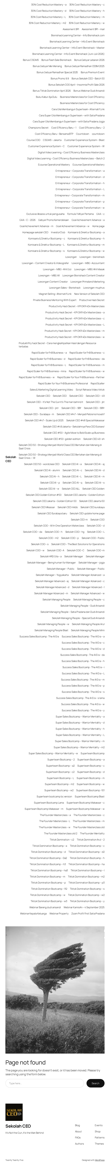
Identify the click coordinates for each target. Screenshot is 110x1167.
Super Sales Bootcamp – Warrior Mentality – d (80, 722)
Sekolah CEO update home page (87, 513)
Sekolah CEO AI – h (49, 476)
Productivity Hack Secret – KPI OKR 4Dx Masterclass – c (75, 318)
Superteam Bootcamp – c (91, 765)
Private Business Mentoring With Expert (54, 300)
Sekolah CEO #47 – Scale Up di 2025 (44, 420)
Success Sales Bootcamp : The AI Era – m (83, 679)
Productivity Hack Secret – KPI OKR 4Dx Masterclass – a (75, 312)
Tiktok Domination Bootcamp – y (87, 901)
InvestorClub (58, 232)
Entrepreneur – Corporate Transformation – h (80, 183)
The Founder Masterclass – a (55, 815)
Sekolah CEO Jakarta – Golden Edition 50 (54, 501)
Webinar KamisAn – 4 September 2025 (84, 907)
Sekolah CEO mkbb (68, 507)
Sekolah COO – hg (74, 531)
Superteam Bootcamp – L (60, 778)
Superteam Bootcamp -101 (90, 790)
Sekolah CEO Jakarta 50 (92, 501)
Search (95, 1083)
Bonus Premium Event (93, 72)
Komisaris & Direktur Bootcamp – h (86, 238)
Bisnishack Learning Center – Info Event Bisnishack (77, 41)
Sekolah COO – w (35, 550)
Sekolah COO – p (70, 538)
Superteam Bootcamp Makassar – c (86, 802)
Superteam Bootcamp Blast (90, 796)
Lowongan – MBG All (49, 275)
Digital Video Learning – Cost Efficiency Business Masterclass (71, 152)
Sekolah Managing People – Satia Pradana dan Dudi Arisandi (72, 611)
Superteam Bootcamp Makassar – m (44, 808)
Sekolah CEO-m (79, 519)
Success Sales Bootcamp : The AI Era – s (83, 691)
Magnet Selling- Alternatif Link (55, 293)
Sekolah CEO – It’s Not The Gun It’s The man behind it (55, 402)
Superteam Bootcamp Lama (49, 802)
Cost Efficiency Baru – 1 (63, 127)
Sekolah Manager (73, 556)
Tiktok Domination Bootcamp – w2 (86, 895)
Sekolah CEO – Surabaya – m (39, 414)
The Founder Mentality (92, 833)
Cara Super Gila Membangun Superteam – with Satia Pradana (71, 115)
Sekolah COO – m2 (48, 538)
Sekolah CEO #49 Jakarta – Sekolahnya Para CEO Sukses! (74, 426)
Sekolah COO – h (54, 531)
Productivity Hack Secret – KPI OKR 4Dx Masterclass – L (75, 324)
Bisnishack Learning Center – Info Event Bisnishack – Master (72, 47)
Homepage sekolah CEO (35, 232)
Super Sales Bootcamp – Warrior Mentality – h (80, 728)
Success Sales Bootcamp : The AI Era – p (83, 685)
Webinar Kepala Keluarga (33, 913)
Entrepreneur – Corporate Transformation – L (80, 189)
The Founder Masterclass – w (54, 827)
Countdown (82, 133)
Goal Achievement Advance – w (72, 226)
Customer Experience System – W (86, 146)
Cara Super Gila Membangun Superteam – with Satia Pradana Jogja (69, 121)
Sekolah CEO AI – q (72, 482)
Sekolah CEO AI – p (50, 482)
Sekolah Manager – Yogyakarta (52, 575)
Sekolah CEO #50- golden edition (62, 439)
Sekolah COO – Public (93, 538)
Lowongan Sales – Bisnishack (64, 287)
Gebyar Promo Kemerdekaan (53, 220)
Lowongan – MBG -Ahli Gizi (57, 269)
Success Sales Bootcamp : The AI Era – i (83, 667)
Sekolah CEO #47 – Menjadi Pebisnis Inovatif (81, 414)
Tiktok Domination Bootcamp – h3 (48, 864)
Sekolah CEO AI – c (72, 470)
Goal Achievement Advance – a (88, 220)
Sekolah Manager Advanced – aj (52, 581)
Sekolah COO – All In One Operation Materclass (59, 525)
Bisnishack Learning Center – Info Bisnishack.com (77, 35)
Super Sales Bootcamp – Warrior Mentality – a (80, 716)
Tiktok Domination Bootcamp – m (47, 876)
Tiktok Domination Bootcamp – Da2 (48, 858)
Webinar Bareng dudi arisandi (45, 907)
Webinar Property (58, 913)
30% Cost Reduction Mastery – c (87, 4)
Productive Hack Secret (92, 300)
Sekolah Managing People (56, 599)
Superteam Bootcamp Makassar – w (85, 808)
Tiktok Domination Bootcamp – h (87, 858)
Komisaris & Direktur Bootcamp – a (86, 232)
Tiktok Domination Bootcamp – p (48, 882)
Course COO (33, 140)
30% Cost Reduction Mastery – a (48, 4)
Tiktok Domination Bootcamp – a (49, 845)
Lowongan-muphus (94, 287)
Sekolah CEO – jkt (95, 402)
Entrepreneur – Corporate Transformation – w (80, 207)
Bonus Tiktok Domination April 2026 (52, 90)
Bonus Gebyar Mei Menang (47, 66)
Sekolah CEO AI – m (94, 476)
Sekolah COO (97, 519)
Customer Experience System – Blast (84, 140)
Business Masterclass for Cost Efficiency (82, 96)
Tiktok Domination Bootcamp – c (87, 845)
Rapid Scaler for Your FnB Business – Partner (81, 377)
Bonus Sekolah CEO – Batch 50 (88, 78)
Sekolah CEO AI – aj (95, 464)
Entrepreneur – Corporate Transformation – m (80, 195)
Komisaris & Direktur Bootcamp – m (86, 244)
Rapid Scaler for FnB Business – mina (46, 371)
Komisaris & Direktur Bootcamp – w (86, 250)
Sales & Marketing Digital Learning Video (51, 389)
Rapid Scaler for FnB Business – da (86, 358)
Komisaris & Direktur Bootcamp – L (46, 244)
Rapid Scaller (98, 383)
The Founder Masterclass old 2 (60, 833)
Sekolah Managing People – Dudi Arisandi (82, 605)
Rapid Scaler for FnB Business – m (87, 365)
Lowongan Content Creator (53, 281)
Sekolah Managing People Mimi (87, 630)
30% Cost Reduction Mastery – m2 (47, 23)
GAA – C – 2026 (27, 220)
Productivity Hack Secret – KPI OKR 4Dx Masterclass (77, 306)
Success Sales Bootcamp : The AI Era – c (83, 642)
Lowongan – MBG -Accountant (88, 263)
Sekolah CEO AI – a (72, 464)
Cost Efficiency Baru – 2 (92, 127)
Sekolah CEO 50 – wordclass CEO (41, 464)
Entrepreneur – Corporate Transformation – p (80, 201)
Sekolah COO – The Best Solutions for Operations (77, 544)
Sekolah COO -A (55, 550)
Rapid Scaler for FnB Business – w (87, 371)
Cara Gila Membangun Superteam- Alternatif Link (78, 109)
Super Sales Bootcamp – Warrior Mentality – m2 (79, 747)
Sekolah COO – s (40, 544)
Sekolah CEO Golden (93, 488)
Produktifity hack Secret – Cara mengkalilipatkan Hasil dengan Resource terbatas (57, 344)
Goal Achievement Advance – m (36, 226)
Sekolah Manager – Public (60, 568)
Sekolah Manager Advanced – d (52, 587)
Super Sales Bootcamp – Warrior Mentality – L (80, 735)
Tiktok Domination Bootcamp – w (47, 895)
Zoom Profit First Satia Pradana (88, 913)
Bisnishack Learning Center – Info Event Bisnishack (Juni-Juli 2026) (68, 53)
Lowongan (71, 257)
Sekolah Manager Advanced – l (88, 587)
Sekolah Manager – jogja (91, 562)
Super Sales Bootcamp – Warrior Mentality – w (53, 753)
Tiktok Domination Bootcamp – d (48, 851)
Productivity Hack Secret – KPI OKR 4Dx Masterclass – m (75, 330)
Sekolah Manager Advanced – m (51, 593)
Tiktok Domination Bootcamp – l (88, 870)
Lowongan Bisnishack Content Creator (83, 275)
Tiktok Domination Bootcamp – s (87, 888)
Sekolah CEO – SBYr (94, 408)
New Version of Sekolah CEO (89, 293)
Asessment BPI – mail (93, 29)
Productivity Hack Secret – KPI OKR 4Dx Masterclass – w (75, 337)
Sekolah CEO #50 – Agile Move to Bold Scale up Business (74, 432)
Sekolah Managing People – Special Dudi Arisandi (78, 618)
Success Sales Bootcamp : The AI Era (39, 636)
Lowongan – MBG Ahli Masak (89, 269)
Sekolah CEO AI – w (49, 488)
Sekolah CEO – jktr (49, 408)
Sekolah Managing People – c (88, 599)
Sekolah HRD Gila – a (51, 556)
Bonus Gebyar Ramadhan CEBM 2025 (85, 66)
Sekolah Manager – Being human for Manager (51, 562)
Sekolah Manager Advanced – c (87, 581)
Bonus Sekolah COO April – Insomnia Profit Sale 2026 (76, 84)
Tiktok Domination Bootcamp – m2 (86, 876)
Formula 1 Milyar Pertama (80, 214)
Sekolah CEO (10, 459)
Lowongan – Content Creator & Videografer (45, 263)
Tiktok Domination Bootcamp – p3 (86, 882)
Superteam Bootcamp (92, 753)
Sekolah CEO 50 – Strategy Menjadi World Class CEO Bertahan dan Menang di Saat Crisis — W (60, 456)
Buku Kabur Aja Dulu (46, 96)
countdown (98, 133)
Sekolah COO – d (96, 525)
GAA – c (100, 214)
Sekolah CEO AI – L (71, 476)
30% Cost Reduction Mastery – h (87, 10)
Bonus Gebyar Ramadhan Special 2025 (57, 72)
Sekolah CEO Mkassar (43, 507)
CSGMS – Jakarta (52, 140)
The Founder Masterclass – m (88, 821)
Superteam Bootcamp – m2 (59, 784)
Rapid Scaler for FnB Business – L (48, 365)
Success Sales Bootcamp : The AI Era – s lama (80, 698)
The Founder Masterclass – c (88, 815)
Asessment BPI (71, 29)
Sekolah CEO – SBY (71, 408)
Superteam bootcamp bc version (54, 796)
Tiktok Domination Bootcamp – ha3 (49, 870)
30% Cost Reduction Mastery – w (87, 23)
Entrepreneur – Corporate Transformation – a (80, 170)
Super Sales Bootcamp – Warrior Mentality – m (80, 741)
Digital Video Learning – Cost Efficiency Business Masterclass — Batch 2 (66, 158)
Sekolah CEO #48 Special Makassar (85, 420)
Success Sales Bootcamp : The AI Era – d (83, 648)
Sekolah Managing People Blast (51, 630)
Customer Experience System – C (46, 146)
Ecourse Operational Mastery (54, 164)
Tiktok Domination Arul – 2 (90, 839)
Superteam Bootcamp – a (91, 759)
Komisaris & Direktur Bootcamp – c (46, 238)
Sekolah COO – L (96, 531)
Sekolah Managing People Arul (88, 624)
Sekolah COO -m (96, 550)
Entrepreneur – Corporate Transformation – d (80, 177)
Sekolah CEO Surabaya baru (52, 513)
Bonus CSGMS (31, 60)
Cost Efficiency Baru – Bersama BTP (54, 133)
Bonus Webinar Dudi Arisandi (88, 90)
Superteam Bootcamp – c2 (60, 771)
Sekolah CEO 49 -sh (93, 439)
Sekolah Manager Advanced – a (87, 575)
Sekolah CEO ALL (71, 488)
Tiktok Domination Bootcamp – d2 (86, 851)
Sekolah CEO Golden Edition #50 (43, 494)
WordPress (100, 1160)
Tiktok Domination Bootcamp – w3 (49, 901)
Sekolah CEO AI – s (94, 482)
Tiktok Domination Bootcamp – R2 (49, 888)
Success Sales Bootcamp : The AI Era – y (83, 710)
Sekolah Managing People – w (53, 624)
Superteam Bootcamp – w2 (58, 790)
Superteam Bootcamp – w (91, 784)
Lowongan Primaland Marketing (87, 281)
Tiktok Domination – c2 (62, 839)
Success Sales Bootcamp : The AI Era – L (83, 673)
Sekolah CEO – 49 (95, 395)
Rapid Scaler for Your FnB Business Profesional (63, 383)
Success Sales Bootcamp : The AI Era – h (83, 661)
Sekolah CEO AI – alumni (47, 470)
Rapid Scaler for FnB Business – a (49, 352)
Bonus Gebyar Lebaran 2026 (89, 60)
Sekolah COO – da (32, 531)
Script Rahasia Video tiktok (90, 389)
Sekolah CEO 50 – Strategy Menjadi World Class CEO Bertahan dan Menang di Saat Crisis (60, 446)
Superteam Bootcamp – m (91, 778)
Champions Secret (38, 127)
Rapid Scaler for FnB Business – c (87, 352)
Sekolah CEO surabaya (92, 507)
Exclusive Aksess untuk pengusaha (45, 214)
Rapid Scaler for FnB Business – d (47, 358)
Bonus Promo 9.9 (60, 78)
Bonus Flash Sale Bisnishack (56, 60)
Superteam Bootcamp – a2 (60, 765)
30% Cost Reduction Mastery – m (87, 17)
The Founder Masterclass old (88, 827)
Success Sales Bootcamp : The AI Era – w (83, 704)
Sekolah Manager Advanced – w (87, 593)
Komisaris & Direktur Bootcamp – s (46, 250)
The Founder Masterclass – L (54, 821)
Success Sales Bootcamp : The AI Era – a (83, 636)
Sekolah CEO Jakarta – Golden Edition (84, 494)
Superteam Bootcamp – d (91, 771)
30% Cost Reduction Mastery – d (48, 10)
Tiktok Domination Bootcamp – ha (86, 864)
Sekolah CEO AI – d (94, 470)
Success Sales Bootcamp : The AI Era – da (82, 654)
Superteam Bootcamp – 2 (61, 759)
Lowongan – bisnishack (92, 257)
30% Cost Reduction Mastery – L (48, 17)
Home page (98, 226)
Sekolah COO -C (75, 550)
